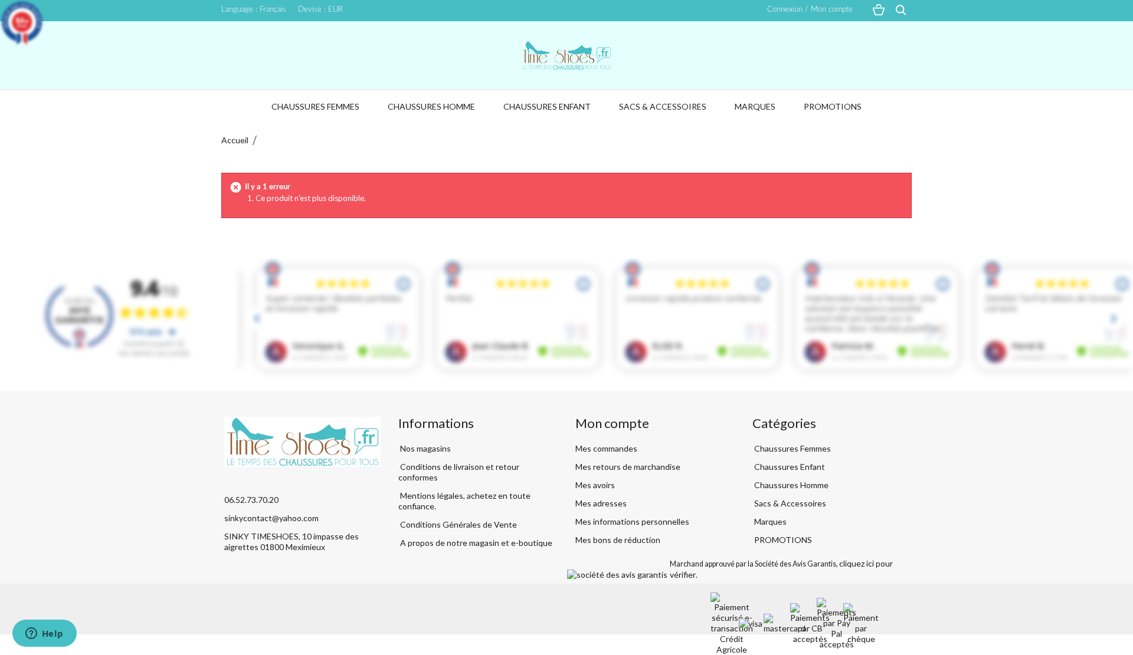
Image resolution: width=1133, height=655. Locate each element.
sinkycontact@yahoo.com (271, 518)
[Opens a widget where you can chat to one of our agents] (44, 634)
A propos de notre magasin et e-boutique (475, 543)
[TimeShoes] (566, 55)
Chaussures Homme (431, 106)
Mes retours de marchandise (627, 467)
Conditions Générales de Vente (457, 524)
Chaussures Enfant (547, 106)
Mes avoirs (595, 485)
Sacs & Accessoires (662, 106)
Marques (755, 106)
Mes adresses (601, 503)
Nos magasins (424, 448)
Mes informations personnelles (632, 521)
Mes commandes (606, 448)
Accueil (234, 140)
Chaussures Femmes (315, 106)
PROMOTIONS (833, 106)
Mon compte (612, 423)
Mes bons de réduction (617, 540)
